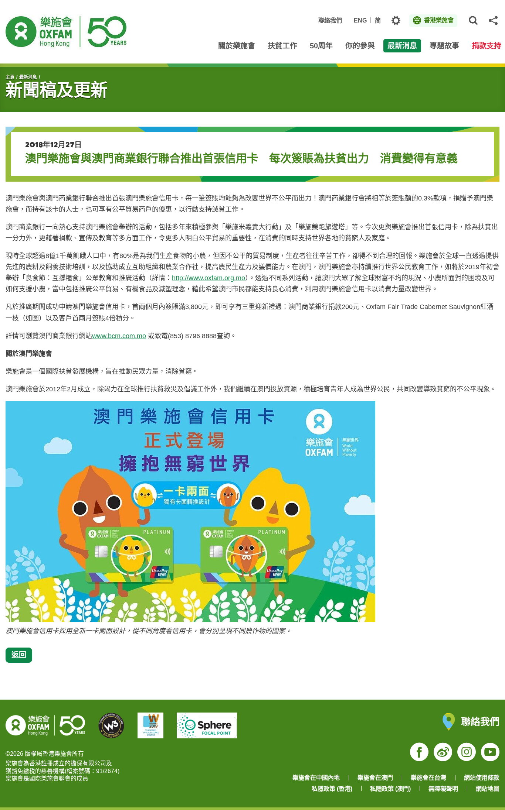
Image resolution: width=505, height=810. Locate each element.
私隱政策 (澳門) (390, 789)
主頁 (10, 77)
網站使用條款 (481, 778)
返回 (18, 654)
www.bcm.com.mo (119, 336)
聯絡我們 (330, 20)
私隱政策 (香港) (332, 789)
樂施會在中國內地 (316, 778)
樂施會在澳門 (375, 778)
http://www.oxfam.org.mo (208, 278)
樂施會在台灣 (428, 778)
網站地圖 (487, 789)
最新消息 (28, 77)
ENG (360, 20)
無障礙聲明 (443, 789)
